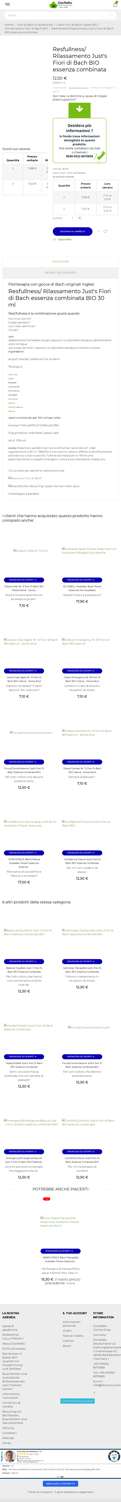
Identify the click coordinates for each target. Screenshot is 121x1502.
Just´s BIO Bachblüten (73, 172)
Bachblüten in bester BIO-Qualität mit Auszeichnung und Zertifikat (12, 1361)
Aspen (11, 378)
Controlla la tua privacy (77, 1400)
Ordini (67, 1330)
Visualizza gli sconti (23, 580)
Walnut (11, 411)
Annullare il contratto (60, 1483)
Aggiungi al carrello (72, 231)
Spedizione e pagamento (79, 1492)
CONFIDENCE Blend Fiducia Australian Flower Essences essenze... (24, 863)
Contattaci (9, 1433)
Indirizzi (68, 1340)
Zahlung (8, 1427)
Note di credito (73, 1335)
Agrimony (13, 374)
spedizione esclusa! (79, 87)
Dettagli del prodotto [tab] (60, 272)
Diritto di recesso (14, 1348)
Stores (6, 1443)
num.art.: (57, 168)
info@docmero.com (107, 1385)
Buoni (67, 1345)
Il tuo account (75, 1313)
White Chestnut (15, 407)
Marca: (56, 172)
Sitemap (8, 1438)
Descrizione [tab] (60, 261)
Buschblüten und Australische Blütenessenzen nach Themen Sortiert (14, 1381)
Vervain (11, 403)
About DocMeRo (13, 1343)
